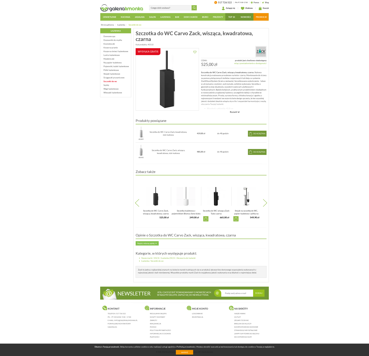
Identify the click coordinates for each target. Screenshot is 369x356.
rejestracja (197, 317)
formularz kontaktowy (119, 324)
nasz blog (112, 327)
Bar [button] (177, 17)
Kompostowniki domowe (246, 327)
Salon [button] (152, 17)
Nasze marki (146, 258)
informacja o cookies (160, 333)
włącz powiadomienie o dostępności (250, 63)
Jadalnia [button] (140, 17)
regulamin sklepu (158, 313)
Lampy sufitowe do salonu (246, 333)
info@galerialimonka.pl (126, 320)
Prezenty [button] (218, 17)
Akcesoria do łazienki (186, 258)
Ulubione (249, 8)
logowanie (197, 313)
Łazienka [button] (165, 17)
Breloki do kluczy (243, 324)
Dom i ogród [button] (190, 17)
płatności (154, 337)
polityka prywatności (160, 330)
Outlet (237, 317)
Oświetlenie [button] (109, 17)
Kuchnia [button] (125, 17)
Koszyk (265, 8)
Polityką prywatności (186, 346)
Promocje (261, 17)
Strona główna (107, 25)
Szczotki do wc (135, 25)
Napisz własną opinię (146, 243)
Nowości (246, 17)
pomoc (153, 327)
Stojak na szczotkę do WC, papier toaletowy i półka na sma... (246, 213)
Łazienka (121, 25)
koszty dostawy (157, 317)
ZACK (157, 258)
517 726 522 (121, 313)
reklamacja (155, 324)
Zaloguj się (230, 8)
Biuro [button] (205, 17)
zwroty (153, 320)
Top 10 (231, 17)
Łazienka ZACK (168, 258)
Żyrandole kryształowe (245, 330)
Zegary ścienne (241, 320)
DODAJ (258, 293)
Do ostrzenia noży (243, 337)
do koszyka (259, 133)
